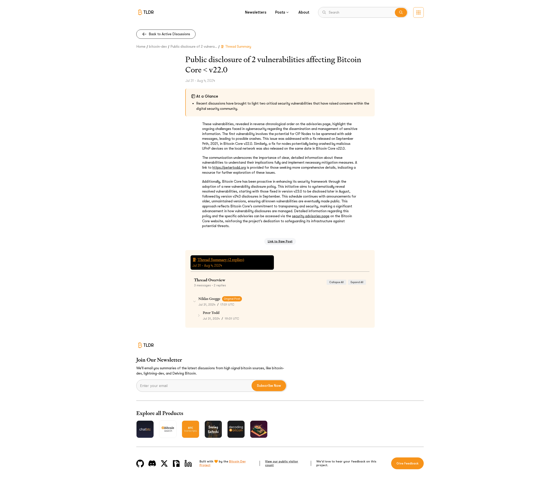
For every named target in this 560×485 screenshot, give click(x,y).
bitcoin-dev (158, 47)
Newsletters (255, 12)
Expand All (357, 282)
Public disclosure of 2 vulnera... (193, 47)
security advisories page (310, 216)
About (303, 12)
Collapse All (336, 282)
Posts (280, 12)
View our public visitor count (281, 463)
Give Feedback (407, 463)
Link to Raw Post (280, 241)
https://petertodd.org (229, 168)
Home (140, 47)
